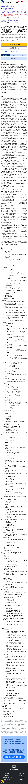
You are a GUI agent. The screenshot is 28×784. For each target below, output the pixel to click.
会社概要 (7, 773)
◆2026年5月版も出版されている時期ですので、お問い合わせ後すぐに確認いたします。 (14, 15)
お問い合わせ (7, 779)
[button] (17, 2)
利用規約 (7, 775)
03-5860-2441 (15, 771)
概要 (14, 55)
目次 (23, 55)
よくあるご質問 (21, 777)
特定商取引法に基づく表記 (7, 777)
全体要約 (5, 55)
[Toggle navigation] (25, 2)
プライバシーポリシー (21, 773)
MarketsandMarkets (13, 20)
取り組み (21, 775)
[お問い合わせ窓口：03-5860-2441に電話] (2, 781)
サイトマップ (21, 779)
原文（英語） (14, 58)
